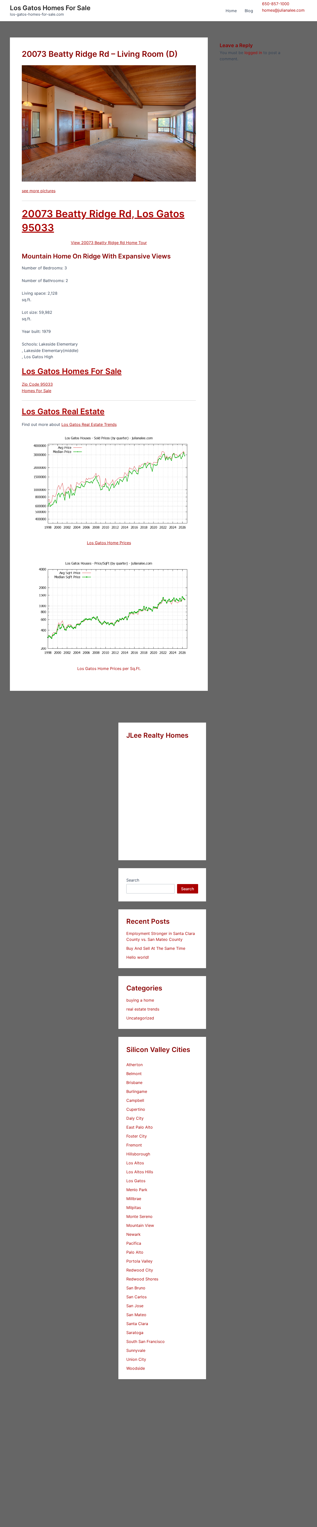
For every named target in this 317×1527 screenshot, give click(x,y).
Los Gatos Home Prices (109, 542)
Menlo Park (136, 1189)
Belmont (134, 1073)
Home (231, 10)
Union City (136, 1359)
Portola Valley (139, 1261)
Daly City (135, 1118)
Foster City (136, 1136)
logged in (253, 52)
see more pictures (38, 190)
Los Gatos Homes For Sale (50, 8)
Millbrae (133, 1198)
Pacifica (133, 1243)
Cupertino (135, 1109)
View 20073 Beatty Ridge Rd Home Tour (109, 242)
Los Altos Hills (139, 1171)
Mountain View (140, 1225)
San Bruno (135, 1287)
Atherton (134, 1064)
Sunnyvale (135, 1350)
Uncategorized (140, 1018)
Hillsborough (138, 1153)
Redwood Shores (142, 1278)
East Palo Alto (139, 1127)
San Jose (134, 1305)
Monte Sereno (139, 1216)
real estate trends (142, 1009)
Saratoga (134, 1332)
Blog (249, 10)
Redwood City (139, 1270)
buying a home (140, 1000)
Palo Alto (134, 1252)
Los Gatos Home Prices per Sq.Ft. (109, 668)
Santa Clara (137, 1323)
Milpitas (133, 1207)
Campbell (135, 1100)
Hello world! (137, 957)
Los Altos (135, 1162)
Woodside (135, 1368)
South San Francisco (145, 1341)
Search (132, 880)
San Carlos (136, 1296)
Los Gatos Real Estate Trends (89, 424)
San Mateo (136, 1314)
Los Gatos (135, 1180)
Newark (133, 1234)
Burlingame (136, 1091)
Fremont (134, 1145)
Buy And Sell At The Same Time (155, 948)
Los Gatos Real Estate (63, 411)
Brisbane (134, 1082)
